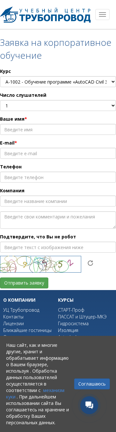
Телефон (11, 167)
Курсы (65, 300)
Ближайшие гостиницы (27, 330)
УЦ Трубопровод (21, 310)
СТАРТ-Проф (71, 310)
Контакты (13, 317)
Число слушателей (23, 95)
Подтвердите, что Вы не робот (38, 237)
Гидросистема (73, 323)
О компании (19, 300)
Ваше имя (12, 119)
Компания (12, 190)
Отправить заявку (24, 283)
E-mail (7, 143)
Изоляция (68, 330)
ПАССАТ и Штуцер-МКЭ (82, 317)
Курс (5, 71)
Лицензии (13, 323)
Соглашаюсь (92, 384)
